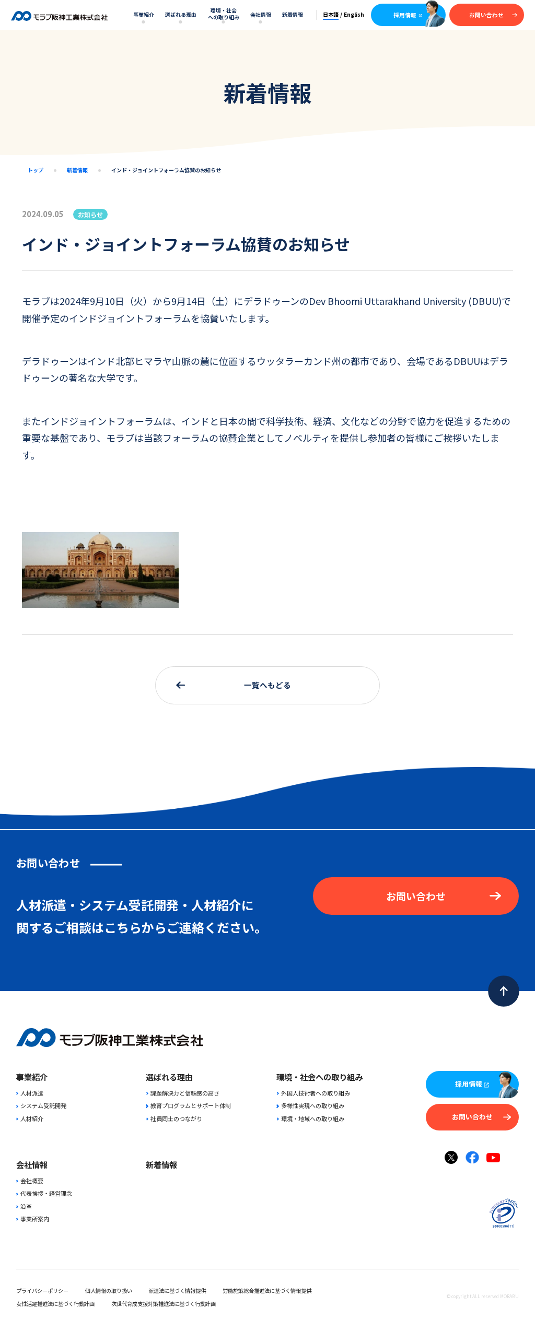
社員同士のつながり (176, 1118)
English (354, 14)
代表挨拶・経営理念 (46, 1193)
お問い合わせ (486, 15)
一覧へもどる (267, 684)
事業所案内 (34, 1219)
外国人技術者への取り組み (315, 1093)
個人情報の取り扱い (108, 1290)
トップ (35, 170)
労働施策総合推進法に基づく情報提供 (267, 1290)
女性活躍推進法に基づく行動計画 (55, 1303)
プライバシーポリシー (42, 1290)
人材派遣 (31, 1093)
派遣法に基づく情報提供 (177, 1290)
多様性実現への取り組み (312, 1105)
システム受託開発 (43, 1105)
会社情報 (260, 14)
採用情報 (404, 15)
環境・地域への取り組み (312, 1118)
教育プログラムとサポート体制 (190, 1105)
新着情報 (292, 14)
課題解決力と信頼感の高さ (184, 1093)
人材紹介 (31, 1118)
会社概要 (31, 1180)
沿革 (26, 1206)
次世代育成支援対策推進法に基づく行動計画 (163, 1303)
